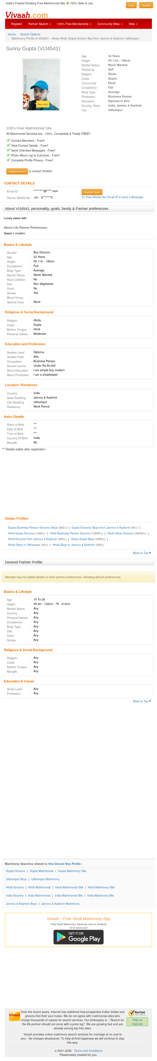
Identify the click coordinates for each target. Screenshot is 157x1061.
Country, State (91, 105)
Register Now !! (17, 171)
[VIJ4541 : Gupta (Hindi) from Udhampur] (40, 84)
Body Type (88, 92)
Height (86, 60)
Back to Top (141, 553)
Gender (12, 253)
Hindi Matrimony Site (101, 887)
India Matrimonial (39, 895)
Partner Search (38, 24)
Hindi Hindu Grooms (121, 533)
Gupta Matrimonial (42, 871)
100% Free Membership (73, 24)
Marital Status (90, 65)
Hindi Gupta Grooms (21, 533)
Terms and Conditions (88, 1051)
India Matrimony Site (100, 895)
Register (16, 24)
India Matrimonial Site (69, 895)
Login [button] (131, 5)
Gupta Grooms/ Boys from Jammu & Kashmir (101, 527)
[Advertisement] (78, 484)
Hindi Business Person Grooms (70, 533)
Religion (87, 74)
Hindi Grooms (15, 887)
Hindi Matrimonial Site (69, 887)
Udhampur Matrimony (45, 879)
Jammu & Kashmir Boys (21, 903)
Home (12, 34)
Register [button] (146, 5)
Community (89, 83)
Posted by (88, 69)
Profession (88, 96)
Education (88, 101)
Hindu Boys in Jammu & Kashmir (74, 545)
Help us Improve (137, 1022)
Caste (85, 78)
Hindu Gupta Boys (82, 539)
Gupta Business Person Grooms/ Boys (33, 527)
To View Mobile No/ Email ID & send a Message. (113, 197)
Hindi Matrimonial (39, 887)
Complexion (89, 87)
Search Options (30, 34)
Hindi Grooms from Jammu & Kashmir (32, 539)
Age (84, 56)
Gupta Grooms (15, 871)
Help (132, 24)
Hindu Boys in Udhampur (24, 545)
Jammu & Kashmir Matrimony (60, 903)
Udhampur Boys (16, 879)
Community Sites (109, 24)
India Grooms (15, 895)
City (84, 110)
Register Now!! (92, 192)
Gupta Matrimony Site (72, 871)
